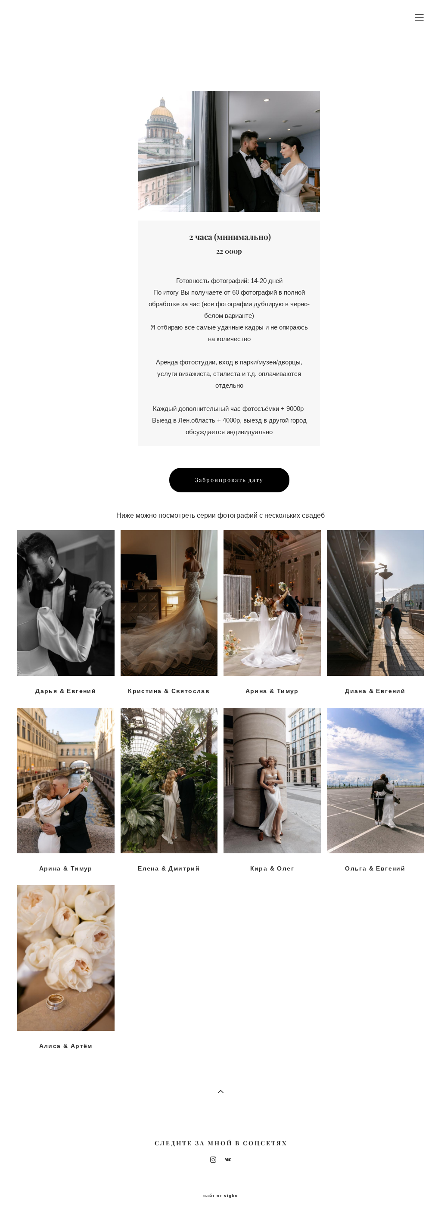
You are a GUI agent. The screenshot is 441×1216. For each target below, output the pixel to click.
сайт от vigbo (220, 1196)
